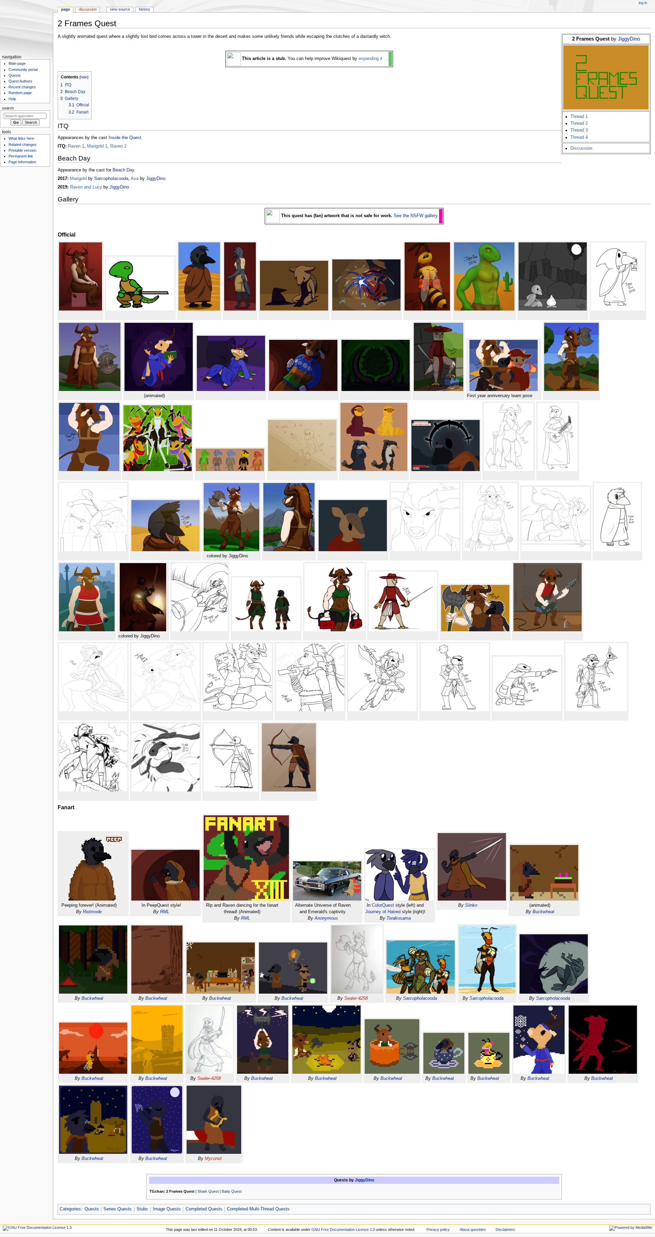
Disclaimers (505, 1229)
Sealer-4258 (356, 998)
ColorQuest (383, 905)
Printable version (22, 150)
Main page (17, 63)
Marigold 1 (97, 146)
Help (12, 99)
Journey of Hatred (383, 911)
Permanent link (21, 156)
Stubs (142, 1209)
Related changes (23, 144)
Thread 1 (579, 116)
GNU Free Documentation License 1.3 (343, 1229)
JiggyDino (629, 39)
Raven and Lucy (86, 187)
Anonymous (326, 918)
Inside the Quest (124, 137)
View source (120, 9)
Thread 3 (579, 130)
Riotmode (92, 911)
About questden (473, 1229)
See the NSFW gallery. (416, 215)
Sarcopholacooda (111, 178)
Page (65, 9)
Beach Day (123, 170)
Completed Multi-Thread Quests (258, 1209)
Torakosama (399, 918)
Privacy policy (438, 1229)
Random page (20, 93)
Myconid (213, 1158)
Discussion (581, 148)
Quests (92, 1209)
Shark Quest (208, 1191)
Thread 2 (579, 123)
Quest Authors (20, 81)
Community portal (23, 69)
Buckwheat (543, 911)
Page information (22, 162)
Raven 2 (118, 146)
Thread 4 (579, 137)
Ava (135, 178)
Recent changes (22, 87)
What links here (21, 138)
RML (164, 911)
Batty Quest (232, 1191)
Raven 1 (76, 146)
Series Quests (117, 1209)
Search (8, 108)
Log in (643, 3)
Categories (70, 1209)
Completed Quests (204, 1209)
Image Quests (167, 1209)
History (144, 9)
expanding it (370, 58)
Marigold (78, 178)
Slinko (471, 905)
